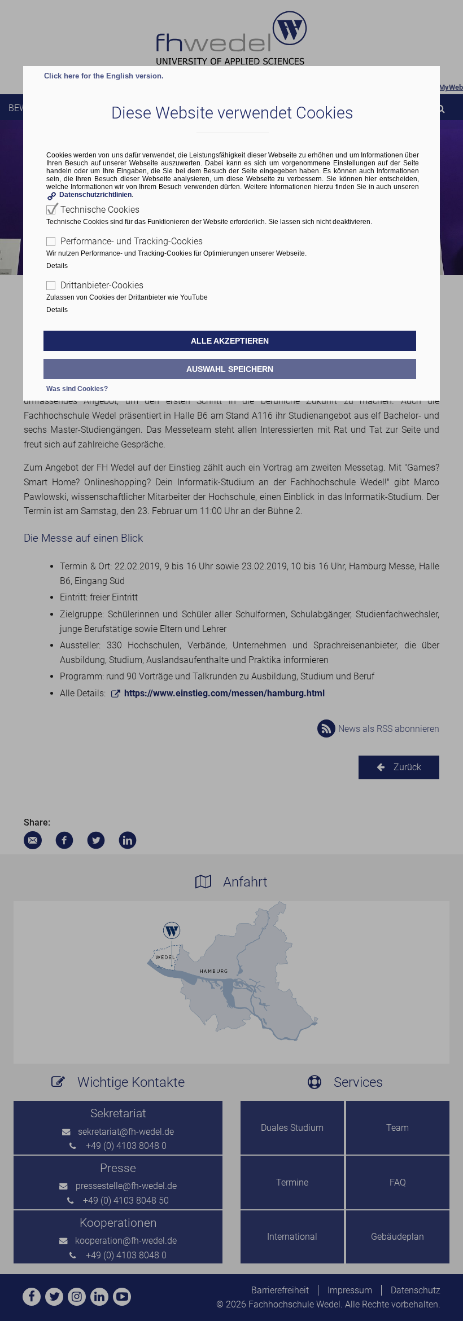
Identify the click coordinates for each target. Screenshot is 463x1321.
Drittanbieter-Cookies (101, 285)
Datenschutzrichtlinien (95, 195)
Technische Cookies (99, 209)
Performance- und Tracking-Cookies (131, 241)
